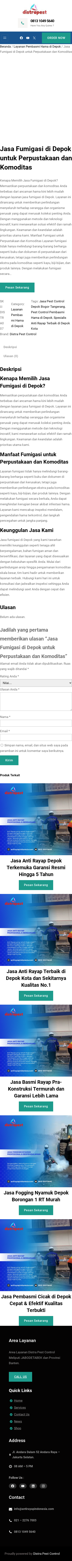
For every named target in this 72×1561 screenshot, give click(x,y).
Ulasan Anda (9, 689)
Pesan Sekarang (17, 287)
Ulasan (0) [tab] (11, 356)
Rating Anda (9, 676)
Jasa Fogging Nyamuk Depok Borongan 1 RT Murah (36, 1196)
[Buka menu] (4, 37)
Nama (5, 717)
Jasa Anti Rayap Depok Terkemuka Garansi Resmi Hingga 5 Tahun (36, 867)
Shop (17, 1428)
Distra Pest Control (23, 334)
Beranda (5, 46)
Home (18, 1400)
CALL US (20, 1377)
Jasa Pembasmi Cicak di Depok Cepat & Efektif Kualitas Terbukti (36, 1303)
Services (20, 1407)
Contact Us (22, 1414)
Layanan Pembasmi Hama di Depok (37, 46)
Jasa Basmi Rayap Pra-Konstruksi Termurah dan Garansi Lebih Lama (36, 1089)
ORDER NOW (56, 38)
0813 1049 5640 (42, 21)
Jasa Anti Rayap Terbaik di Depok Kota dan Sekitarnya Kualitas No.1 (36, 978)
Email (5, 731)
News (18, 1421)
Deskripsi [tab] (10, 347)
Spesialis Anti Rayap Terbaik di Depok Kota (50, 323)
